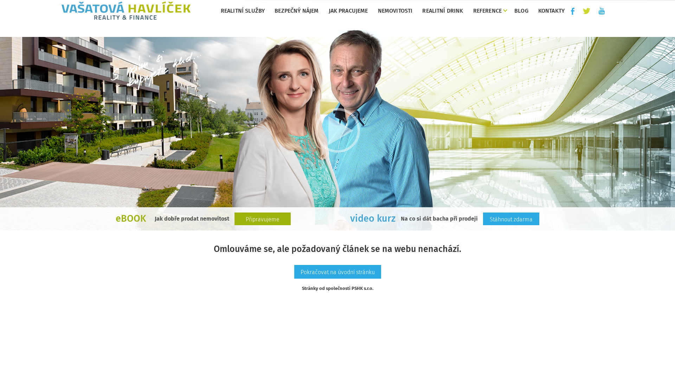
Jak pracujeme (348, 10)
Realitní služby (243, 10)
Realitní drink (442, 10)
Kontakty (551, 10)
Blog (521, 10)
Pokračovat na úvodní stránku (338, 272)
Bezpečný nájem (297, 10)
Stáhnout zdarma (511, 219)
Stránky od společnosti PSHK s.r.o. (337, 288)
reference (487, 10)
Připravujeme (262, 219)
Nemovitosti (395, 10)
